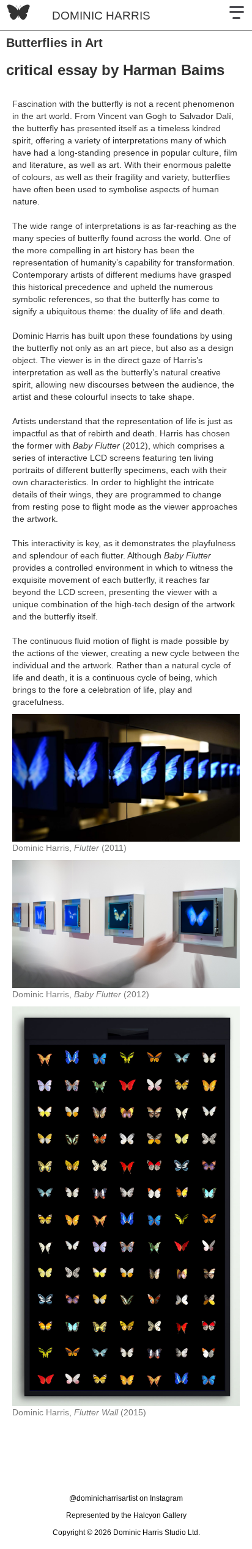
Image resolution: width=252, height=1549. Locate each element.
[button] (236, 15)
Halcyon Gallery (160, 1515)
